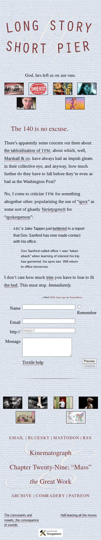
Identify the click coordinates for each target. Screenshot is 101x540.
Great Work (50, 481)
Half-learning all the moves (79, 515)
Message (12, 341)
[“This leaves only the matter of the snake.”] (88, 407)
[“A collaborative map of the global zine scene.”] (75, 421)
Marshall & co (17, 158)
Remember (87, 312)
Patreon (79, 495)
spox (83, 201)
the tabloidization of (27, 150)
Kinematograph (50, 452)
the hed (10, 285)
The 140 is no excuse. (39, 128)
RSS (87, 437)
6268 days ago (58, 297)
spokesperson (18, 217)
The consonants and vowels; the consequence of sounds (21, 520)
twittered (60, 228)
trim (50, 277)
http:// (15, 331)
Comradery (50, 495)
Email (15, 322)
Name (15, 308)
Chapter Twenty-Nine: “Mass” (51, 466)
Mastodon (66, 437)
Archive (21, 495)
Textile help (32, 362)
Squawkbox (76, 297)
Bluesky (39, 437)
